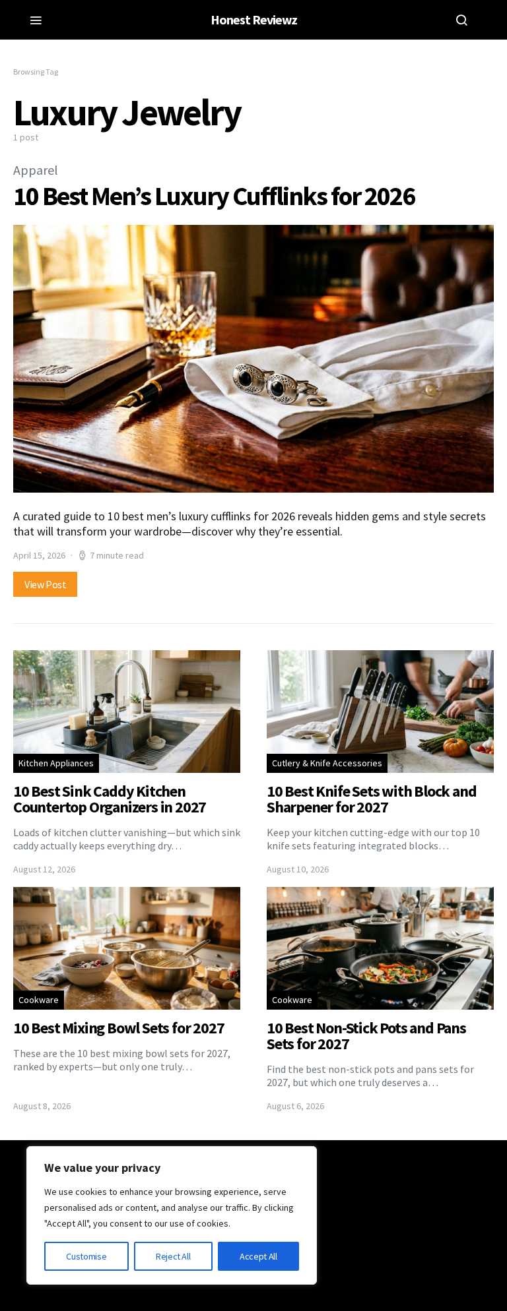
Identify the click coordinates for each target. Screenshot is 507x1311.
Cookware (38, 1000)
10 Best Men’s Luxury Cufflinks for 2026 (214, 195)
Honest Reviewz (254, 19)
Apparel (35, 170)
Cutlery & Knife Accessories (327, 763)
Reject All (173, 1256)
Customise (86, 1256)
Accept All (258, 1256)
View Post (45, 584)
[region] (171, 1215)
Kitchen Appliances (56, 763)
